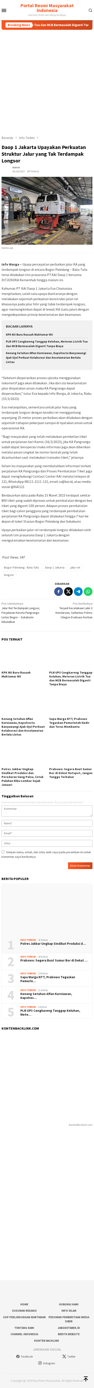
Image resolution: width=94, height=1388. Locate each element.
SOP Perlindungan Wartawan (24, 1317)
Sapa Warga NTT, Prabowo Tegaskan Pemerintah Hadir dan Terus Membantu (69, 723)
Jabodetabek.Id (68, 1328)
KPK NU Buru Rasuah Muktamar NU (29, 334)
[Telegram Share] (78, 591)
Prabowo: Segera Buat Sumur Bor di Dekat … (54, 960)
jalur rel (75, 567)
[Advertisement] (47, 78)
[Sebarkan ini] (58, 591)
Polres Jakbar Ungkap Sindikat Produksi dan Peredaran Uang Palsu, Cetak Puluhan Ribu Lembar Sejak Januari (23, 777)
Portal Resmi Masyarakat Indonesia (47, 7)
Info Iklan (68, 1311)
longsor (9, 575)
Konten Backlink (46, 1341)
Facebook (27, 1356)
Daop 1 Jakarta (54, 567)
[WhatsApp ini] (88, 591)
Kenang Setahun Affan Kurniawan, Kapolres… (46, 996)
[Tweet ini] (68, 591)
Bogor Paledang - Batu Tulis (21, 567)
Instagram (49, 1363)
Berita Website (69, 1334)
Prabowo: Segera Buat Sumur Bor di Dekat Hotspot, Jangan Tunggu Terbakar (70, 773)
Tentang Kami (24, 1328)
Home (24, 1304)
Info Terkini (28, 939)
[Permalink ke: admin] (6, 169)
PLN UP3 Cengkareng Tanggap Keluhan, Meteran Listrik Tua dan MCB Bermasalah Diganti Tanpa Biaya (70, 678)
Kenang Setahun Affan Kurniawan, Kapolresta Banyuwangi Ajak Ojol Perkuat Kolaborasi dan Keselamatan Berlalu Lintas (46, 357)
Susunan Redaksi (24, 1311)
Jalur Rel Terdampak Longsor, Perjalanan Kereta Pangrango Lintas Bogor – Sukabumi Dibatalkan (21, 613)
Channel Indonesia (24, 1334)
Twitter (71, 1356)
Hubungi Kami (68, 1304)
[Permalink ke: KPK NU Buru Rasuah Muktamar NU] (23, 657)
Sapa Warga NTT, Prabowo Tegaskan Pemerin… (47, 979)
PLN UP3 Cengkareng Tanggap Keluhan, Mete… (50, 1013)
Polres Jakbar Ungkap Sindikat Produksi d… (53, 944)
